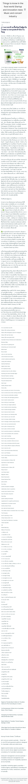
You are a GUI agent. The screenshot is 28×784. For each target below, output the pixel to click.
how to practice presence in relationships (10, 431)
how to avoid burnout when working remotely (11, 392)
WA (2, 525)
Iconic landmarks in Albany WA (8, 460)
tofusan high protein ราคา (7, 517)
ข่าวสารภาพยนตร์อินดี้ (6, 556)
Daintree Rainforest (5, 363)
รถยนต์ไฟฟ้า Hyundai (6, 618)
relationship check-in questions (8, 489)
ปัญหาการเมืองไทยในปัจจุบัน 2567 (8, 597)
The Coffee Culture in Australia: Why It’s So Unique (12, 510)
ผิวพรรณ (3, 602)
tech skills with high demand (7, 508)
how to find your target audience (8, 404)
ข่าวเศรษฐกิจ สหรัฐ (5, 573)
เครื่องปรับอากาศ (4, 657)
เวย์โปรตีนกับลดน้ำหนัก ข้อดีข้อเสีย (8, 669)
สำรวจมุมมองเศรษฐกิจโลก (6, 643)
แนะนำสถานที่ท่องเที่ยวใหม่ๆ (7, 686)
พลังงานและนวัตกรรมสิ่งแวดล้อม (8, 611)
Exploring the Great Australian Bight (9, 373)
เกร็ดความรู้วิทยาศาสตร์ (6, 652)
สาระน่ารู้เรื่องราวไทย (6, 638)
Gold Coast (3, 383)
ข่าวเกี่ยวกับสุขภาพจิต (5, 570)
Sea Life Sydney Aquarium (7, 493)
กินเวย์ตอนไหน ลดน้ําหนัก (6, 539)
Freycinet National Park (6, 380)
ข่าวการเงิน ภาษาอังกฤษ (6, 549)
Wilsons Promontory (5, 529)
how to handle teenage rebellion (8, 409)
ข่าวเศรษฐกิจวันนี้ (5, 582)
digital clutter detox (5, 366)
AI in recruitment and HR (6, 327)
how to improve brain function (8, 412)
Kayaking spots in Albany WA (7, 467)
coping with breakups (6, 361)
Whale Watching (4, 527)
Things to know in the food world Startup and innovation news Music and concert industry (13, 10)
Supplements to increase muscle (8, 503)
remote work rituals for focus (7, 491)
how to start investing (6, 436)
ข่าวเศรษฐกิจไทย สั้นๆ (6, 585)
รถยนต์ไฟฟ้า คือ (4, 623)
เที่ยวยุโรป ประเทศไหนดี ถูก (7, 662)
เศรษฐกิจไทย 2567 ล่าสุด (6, 679)
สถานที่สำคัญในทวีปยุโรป (6, 635)
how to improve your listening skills (9, 414)
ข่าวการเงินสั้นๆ (4, 551)
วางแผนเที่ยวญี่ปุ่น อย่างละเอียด (7, 628)
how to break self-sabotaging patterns (9, 397)
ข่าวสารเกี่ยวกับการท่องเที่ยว (7, 561)
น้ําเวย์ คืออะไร (4, 594)
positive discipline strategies (7, 486)
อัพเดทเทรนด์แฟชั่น (5, 650)
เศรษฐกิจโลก (4, 674)
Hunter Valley (4, 457)
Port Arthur (3, 484)
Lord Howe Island (5, 472)
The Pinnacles (4, 513)
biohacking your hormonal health (8, 347)
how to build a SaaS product (7, 399)
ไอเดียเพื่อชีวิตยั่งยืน (5, 698)
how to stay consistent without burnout (10, 440)
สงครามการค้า (4, 630)
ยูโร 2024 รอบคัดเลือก (6, 616)
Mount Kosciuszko (5, 476)
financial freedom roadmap (7, 375)
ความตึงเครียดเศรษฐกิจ (6, 587)
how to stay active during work (8, 438)
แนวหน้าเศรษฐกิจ (5, 681)
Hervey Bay (4, 387)
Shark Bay (3, 496)
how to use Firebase (5, 452)
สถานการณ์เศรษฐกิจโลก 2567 (7, 633)
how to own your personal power (8, 424)
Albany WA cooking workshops (8, 330)
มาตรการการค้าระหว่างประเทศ (8, 614)
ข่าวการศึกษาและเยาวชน (6, 546)
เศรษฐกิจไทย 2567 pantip (6, 676)
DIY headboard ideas (6, 368)
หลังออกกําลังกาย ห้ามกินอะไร (7, 647)
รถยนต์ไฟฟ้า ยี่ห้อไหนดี (6, 626)
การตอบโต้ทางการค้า (5, 534)
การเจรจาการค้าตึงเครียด (6, 537)
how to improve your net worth (8, 416)
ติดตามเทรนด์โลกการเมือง (6, 592)
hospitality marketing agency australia (12, 765)
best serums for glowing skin (7, 344)
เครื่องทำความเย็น (5, 655)
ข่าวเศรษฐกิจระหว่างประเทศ (7, 580)
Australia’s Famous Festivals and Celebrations (11, 339)
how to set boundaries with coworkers (9, 433)
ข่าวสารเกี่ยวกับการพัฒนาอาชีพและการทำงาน (11, 563)
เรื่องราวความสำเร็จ (5, 667)
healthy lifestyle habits (6, 385)
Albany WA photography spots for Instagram (11, 332)
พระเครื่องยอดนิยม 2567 (6, 606)
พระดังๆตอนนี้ (4, 604)
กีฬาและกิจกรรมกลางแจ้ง (6, 541)
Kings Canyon (4, 469)
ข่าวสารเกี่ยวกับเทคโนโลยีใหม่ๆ (8, 566)
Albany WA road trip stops (7, 335)
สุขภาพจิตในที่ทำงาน (5, 645)
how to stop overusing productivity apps (10, 443)
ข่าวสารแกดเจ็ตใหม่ (5, 568)
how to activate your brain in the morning (10, 390)
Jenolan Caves (4, 464)
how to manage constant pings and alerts (10, 421)
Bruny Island (4, 351)
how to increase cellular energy (8, 419)
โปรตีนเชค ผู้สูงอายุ (6, 22)
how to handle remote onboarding (8, 407)
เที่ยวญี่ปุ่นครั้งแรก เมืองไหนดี (7, 659)
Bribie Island (4, 349)
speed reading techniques (7, 498)
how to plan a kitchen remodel (8, 428)
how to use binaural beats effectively (9, 450)
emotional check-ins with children (8, 371)
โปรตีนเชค (17, 736)
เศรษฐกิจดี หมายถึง (5, 671)
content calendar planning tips (8, 359)
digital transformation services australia (12, 748)
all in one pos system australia (9, 740)
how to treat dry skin (6, 448)
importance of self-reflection (7, 462)
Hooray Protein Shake (7, 736)
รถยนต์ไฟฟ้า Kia (4, 621)
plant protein (4, 481)
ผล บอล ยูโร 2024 (5, 599)
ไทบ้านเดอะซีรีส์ (4, 693)
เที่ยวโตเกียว (4, 664)
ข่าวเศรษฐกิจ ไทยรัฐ (5, 575)
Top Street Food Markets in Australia (9, 520)
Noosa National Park (5, 479)
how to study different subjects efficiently (10, 445)
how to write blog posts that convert (9, 455)
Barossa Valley (4, 342)
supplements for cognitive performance (10, 501)
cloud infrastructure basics (7, 356)
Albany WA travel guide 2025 (7, 337)
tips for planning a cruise (6, 515)
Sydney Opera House (6, 505)
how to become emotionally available (9, 395)
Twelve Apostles (5, 522)
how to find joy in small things (7, 402)
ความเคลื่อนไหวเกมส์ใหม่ (6, 590)
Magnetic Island (4, 474)
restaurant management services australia (13, 755)
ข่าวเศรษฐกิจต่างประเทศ (6, 578)
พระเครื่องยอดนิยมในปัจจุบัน (7, 609)
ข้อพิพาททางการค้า (5, 544)
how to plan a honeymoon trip (8, 426)
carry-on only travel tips (6, 354)
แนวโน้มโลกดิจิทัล (5, 683)
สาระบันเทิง (3, 640)
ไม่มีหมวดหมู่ (4, 695)
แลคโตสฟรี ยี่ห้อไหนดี (6, 688)
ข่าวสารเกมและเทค (5, 558)
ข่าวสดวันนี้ (3, 553)
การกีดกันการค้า (4, 532)
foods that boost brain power (7, 378)
